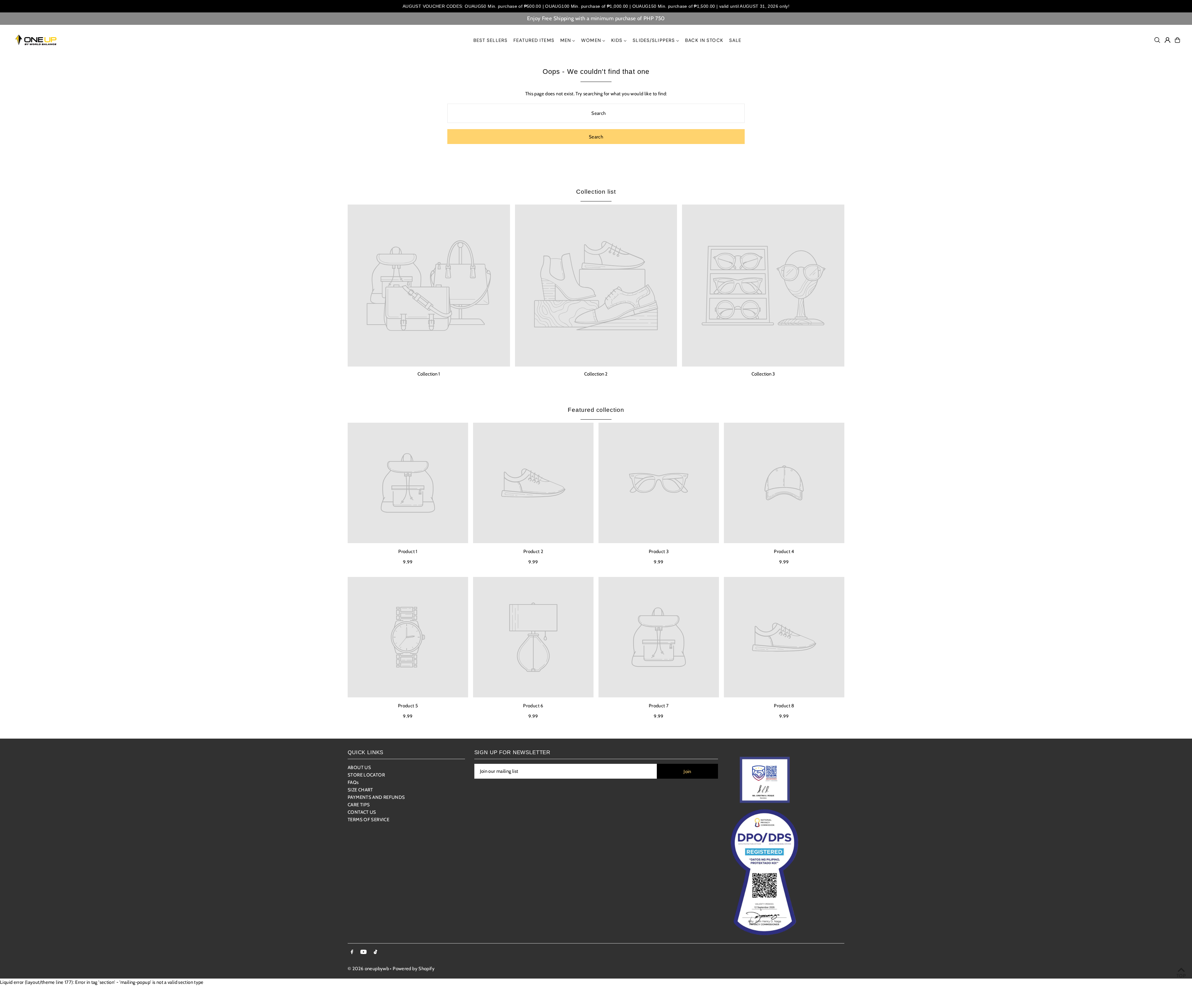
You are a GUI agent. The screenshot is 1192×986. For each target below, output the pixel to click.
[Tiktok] (375, 952)
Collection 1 (429, 374)
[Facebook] (352, 952)
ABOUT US (359, 767)
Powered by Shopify (414, 968)
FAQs (353, 782)
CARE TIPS (359, 805)
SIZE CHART (360, 790)
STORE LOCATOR (366, 775)
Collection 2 (595, 374)
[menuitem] (490, 40)
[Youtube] (363, 952)
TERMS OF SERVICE (368, 819)
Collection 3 (763, 374)
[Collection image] (429, 286)
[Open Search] (1157, 40)
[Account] (1167, 40)
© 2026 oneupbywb (368, 968)
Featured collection (596, 410)
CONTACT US (362, 812)
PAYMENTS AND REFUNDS (376, 797)
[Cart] (1177, 40)
